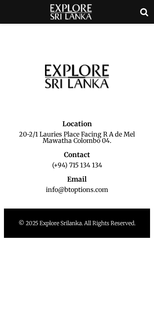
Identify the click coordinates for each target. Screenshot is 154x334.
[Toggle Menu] (10, 31)
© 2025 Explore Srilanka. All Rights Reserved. (77, 223)
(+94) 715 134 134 (77, 165)
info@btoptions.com (77, 190)
